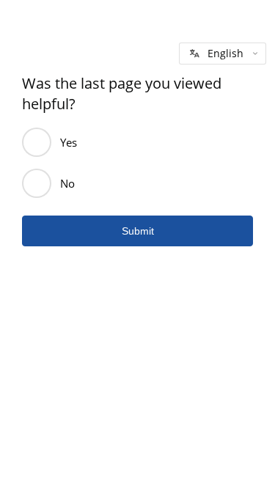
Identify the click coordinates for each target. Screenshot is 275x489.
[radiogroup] (137, 163)
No (67, 183)
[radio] (37, 142)
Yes (68, 142)
